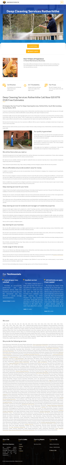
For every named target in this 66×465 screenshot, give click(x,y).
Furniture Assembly (28, 423)
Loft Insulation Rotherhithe (28, 430)
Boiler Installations (42, 361)
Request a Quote (33, 51)
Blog (20, 448)
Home (20, 444)
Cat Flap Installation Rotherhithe (17, 426)
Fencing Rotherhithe (7, 402)
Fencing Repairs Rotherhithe (52, 347)
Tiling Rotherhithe (13, 357)
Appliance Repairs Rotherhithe (22, 361)
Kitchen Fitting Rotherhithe (22, 371)
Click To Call (33, 46)
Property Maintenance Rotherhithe (55, 405)
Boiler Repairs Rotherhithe (42, 372)
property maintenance (58, 254)
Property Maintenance (14, 363)
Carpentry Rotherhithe (58, 353)
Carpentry (5, 357)
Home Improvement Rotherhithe (40, 344)
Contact (21, 450)
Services (21, 446)
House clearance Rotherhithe (15, 430)
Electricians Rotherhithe (8, 350)
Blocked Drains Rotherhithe (28, 403)
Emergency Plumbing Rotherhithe (31, 353)
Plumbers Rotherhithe (45, 411)
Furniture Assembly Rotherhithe (48, 422)
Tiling (45, 371)
